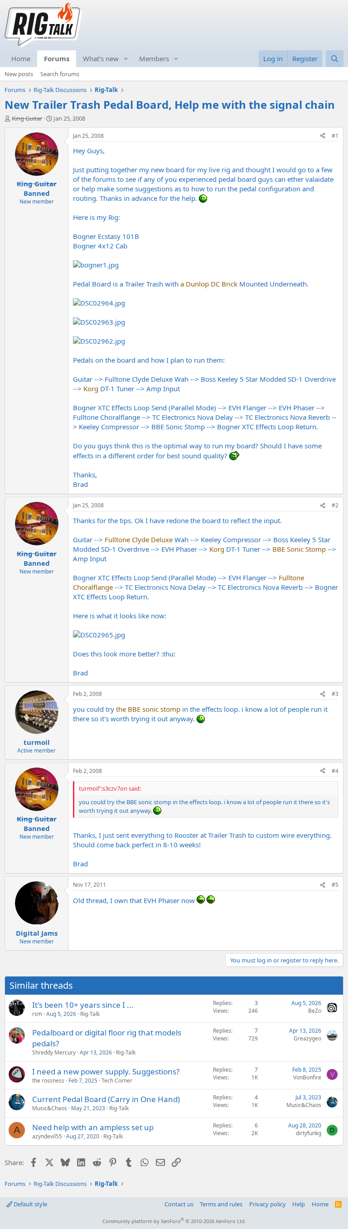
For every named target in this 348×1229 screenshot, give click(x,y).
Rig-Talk (90, 1014)
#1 (335, 136)
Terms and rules (221, 1204)
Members (154, 58)
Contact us (178, 1204)
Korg (90, 388)
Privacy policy (267, 1204)
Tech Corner (117, 1080)
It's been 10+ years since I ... (83, 1005)
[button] (126, 58)
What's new (101, 58)
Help (298, 1204)
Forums (56, 58)
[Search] (334, 58)
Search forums (59, 74)
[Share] (323, 136)
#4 (335, 771)
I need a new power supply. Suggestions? (105, 1071)
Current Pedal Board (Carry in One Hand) (106, 1099)
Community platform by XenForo (174, 1221)
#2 (335, 505)
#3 (335, 694)
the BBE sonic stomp (148, 709)
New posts (19, 74)
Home (20, 58)
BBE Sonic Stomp (299, 549)
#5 (335, 885)
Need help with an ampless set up (93, 1127)
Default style (29, 1204)
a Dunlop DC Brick (208, 283)
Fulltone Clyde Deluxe (139, 539)
